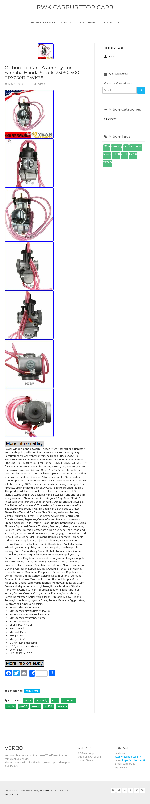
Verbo (14, 748)
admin (41, 84)
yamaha (62, 706)
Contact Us (110, 22)
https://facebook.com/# (128, 756)
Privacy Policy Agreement (79, 22)
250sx (27, 700)
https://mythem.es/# (133, 760)
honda (10, 706)
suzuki (36, 706)
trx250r (49, 706)
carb (54, 700)
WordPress (46, 790)
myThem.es (11, 794)
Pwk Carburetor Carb (75, 7)
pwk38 (23, 706)
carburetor (32, 691)
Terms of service (43, 22)
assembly (41, 700)
